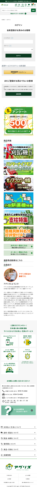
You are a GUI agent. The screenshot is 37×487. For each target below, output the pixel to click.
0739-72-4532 (18, 394)
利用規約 (28, 479)
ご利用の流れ (9, 475)
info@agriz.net (23, 398)
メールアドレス (8, 38)
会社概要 (9, 479)
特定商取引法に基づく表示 (9, 482)
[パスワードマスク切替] (32, 49)
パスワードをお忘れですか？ (18, 59)
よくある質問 (27, 475)
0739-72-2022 (22, 391)
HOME (3, 19)
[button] (18, 72)
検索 (33, 10)
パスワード (7, 46)
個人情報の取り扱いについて (27, 482)
